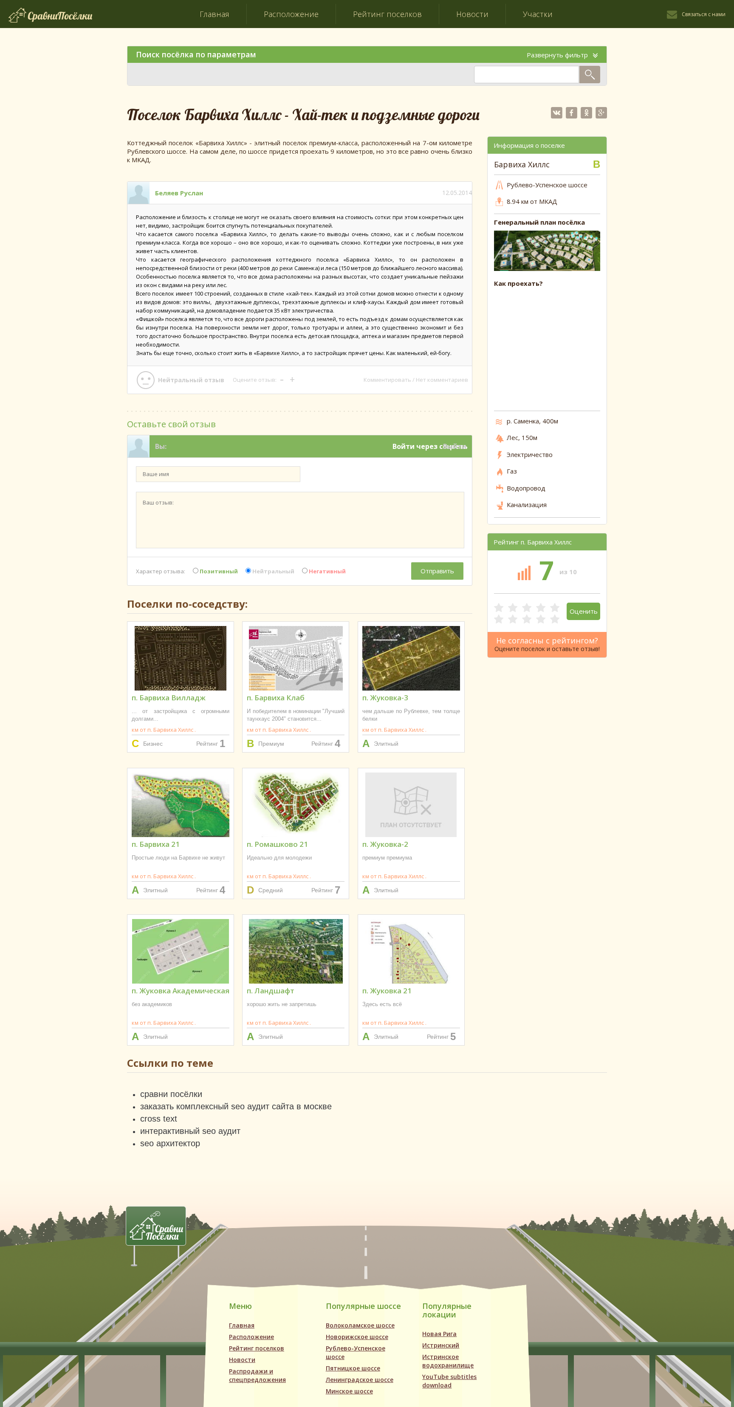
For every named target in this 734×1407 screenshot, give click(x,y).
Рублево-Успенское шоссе (355, 1352)
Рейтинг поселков (387, 14)
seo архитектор (170, 1143)
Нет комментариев (442, 379)
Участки (538, 14)
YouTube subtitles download (449, 1381)
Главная (214, 14)
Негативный (327, 571)
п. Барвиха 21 (156, 844)
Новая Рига (439, 1334)
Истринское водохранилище (448, 1361)
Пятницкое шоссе (353, 1368)
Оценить (584, 611)
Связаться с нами (704, 14)
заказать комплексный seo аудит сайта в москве (236, 1106)
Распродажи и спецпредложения (257, 1375)
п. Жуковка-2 (385, 844)
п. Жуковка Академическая (180, 990)
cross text (158, 1118)
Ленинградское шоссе (359, 1380)
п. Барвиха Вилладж (169, 697)
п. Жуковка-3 (385, 697)
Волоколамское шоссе (360, 1325)
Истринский (440, 1345)
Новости (472, 14)
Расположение (291, 14)
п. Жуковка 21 (387, 990)
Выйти (454, 446)
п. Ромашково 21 (277, 844)
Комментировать (387, 379)
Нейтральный (272, 571)
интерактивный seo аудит (190, 1131)
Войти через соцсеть (430, 446)
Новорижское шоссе (357, 1337)
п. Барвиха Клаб (276, 697)
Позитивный (218, 571)
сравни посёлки (171, 1094)
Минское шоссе (349, 1391)
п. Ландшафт (270, 990)
